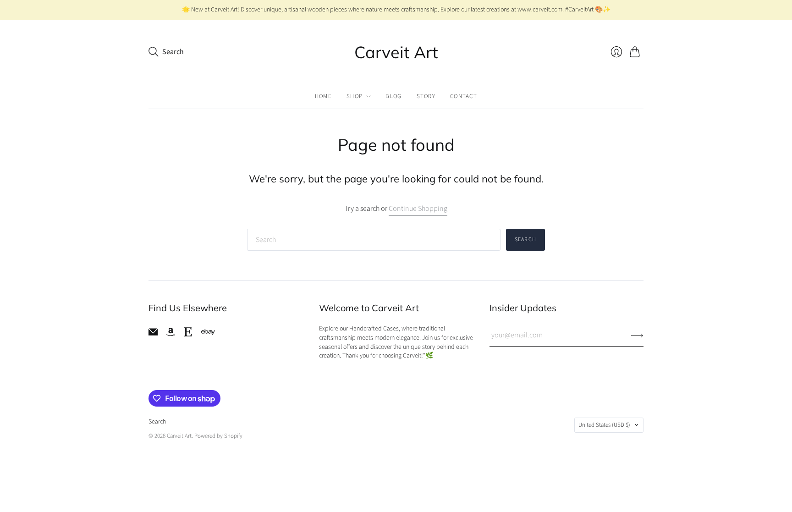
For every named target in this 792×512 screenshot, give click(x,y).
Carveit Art (396, 52)
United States (604, 425)
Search (525, 239)
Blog (393, 96)
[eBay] (208, 332)
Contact (463, 96)
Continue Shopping (418, 209)
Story (426, 96)
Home (323, 96)
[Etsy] (187, 334)
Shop (354, 96)
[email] (153, 334)
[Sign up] (637, 335)
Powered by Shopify (218, 436)
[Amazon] (170, 334)
